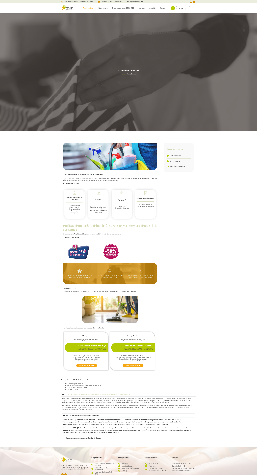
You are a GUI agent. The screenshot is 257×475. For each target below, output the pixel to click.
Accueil (123, 74)
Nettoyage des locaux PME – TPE (123, 8)
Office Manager (103, 8)
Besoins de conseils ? (183, 7)
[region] (26, 455)
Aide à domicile (88, 8)
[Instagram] (194, 2)
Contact (162, 8)
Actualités (152, 8)
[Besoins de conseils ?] (173, 8)
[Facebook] (191, 2)
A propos (142, 8)
